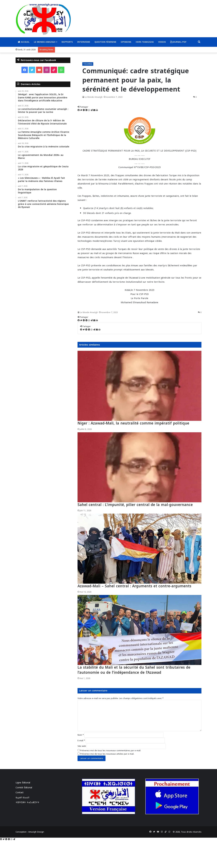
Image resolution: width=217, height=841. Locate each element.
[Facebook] (79, 110)
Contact (20, 793)
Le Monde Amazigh (93, 97)
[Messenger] (84, 110)
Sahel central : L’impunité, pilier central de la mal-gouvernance (135, 504)
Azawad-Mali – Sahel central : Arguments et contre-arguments (134, 586)
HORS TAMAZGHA (145, 42)
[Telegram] (92, 110)
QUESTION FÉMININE (105, 42)
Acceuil (24, 42)
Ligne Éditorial (23, 783)
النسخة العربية (22, 797)
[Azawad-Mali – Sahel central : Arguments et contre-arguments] (139, 549)
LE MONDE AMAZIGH (44, 42)
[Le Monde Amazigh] (43, 19)
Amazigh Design (36, 832)
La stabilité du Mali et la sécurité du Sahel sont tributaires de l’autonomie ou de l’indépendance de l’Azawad (134, 670)
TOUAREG (87, 64)
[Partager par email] (94, 110)
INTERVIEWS (83, 42)
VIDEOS (162, 42)
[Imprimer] (97, 110)
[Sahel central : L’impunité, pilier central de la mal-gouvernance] (139, 467)
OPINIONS (126, 42)
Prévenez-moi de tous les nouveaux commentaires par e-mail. (110, 751)
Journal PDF (179, 42)
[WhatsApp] (89, 110)
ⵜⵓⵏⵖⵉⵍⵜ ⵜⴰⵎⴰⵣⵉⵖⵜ (27, 802)
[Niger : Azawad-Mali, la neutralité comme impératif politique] (139, 386)
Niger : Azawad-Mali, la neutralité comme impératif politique (133, 423)
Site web (82, 746)
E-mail (81, 740)
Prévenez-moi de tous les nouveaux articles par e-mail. (107, 754)
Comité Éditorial (24, 788)
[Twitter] (81, 110)
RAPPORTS (67, 42)
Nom (81, 735)
